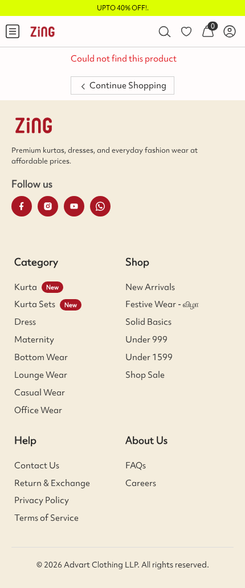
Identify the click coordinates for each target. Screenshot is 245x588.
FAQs (135, 465)
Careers (140, 483)
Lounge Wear (40, 375)
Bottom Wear (41, 357)
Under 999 (146, 339)
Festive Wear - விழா (162, 304)
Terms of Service (46, 518)
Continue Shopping (127, 85)
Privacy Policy (41, 500)
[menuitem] (12, 31)
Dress (25, 322)
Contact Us (36, 465)
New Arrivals (150, 287)
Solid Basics (148, 322)
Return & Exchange (52, 483)
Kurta (25, 287)
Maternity (34, 339)
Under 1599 (149, 357)
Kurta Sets (34, 304)
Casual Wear (39, 392)
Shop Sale (145, 375)
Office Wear (38, 410)
